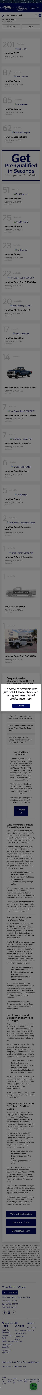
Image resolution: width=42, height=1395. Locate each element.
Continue (21, 706)
